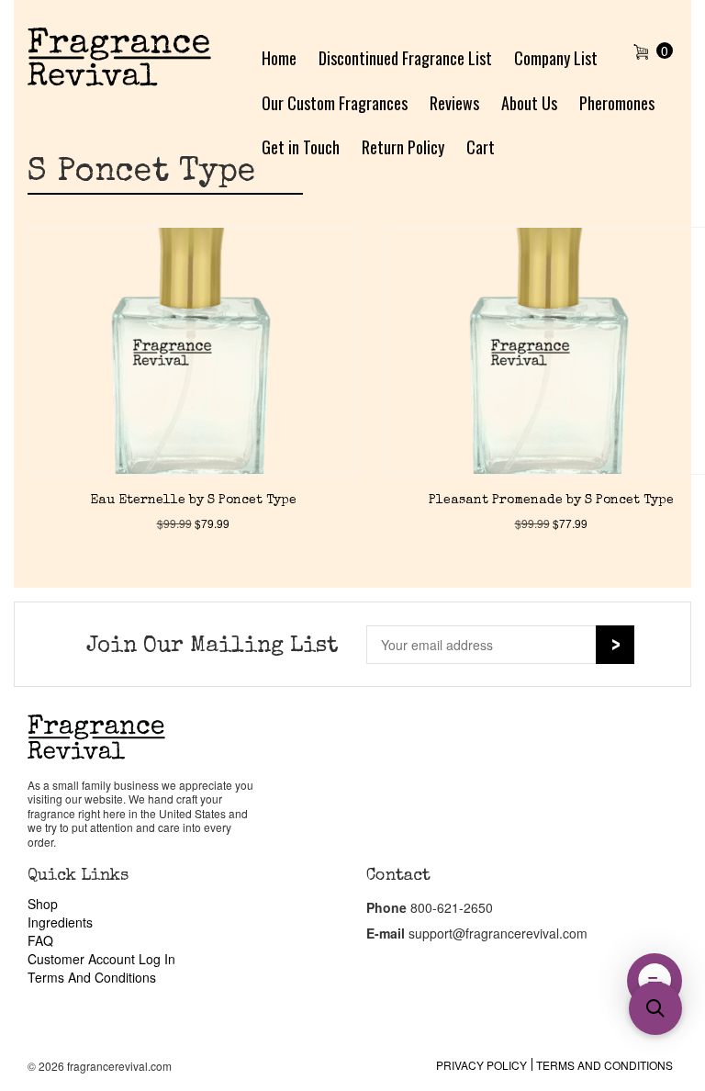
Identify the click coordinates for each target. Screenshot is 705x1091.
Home (279, 58)
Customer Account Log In (101, 959)
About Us (529, 103)
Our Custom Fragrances (335, 103)
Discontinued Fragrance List (405, 58)
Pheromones (617, 103)
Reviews (454, 103)
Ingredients (60, 922)
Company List (556, 58)
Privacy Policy (481, 1065)
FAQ (40, 940)
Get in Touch (301, 147)
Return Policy (403, 147)
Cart (480, 147)
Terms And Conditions (92, 977)
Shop (43, 903)
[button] (655, 1008)
